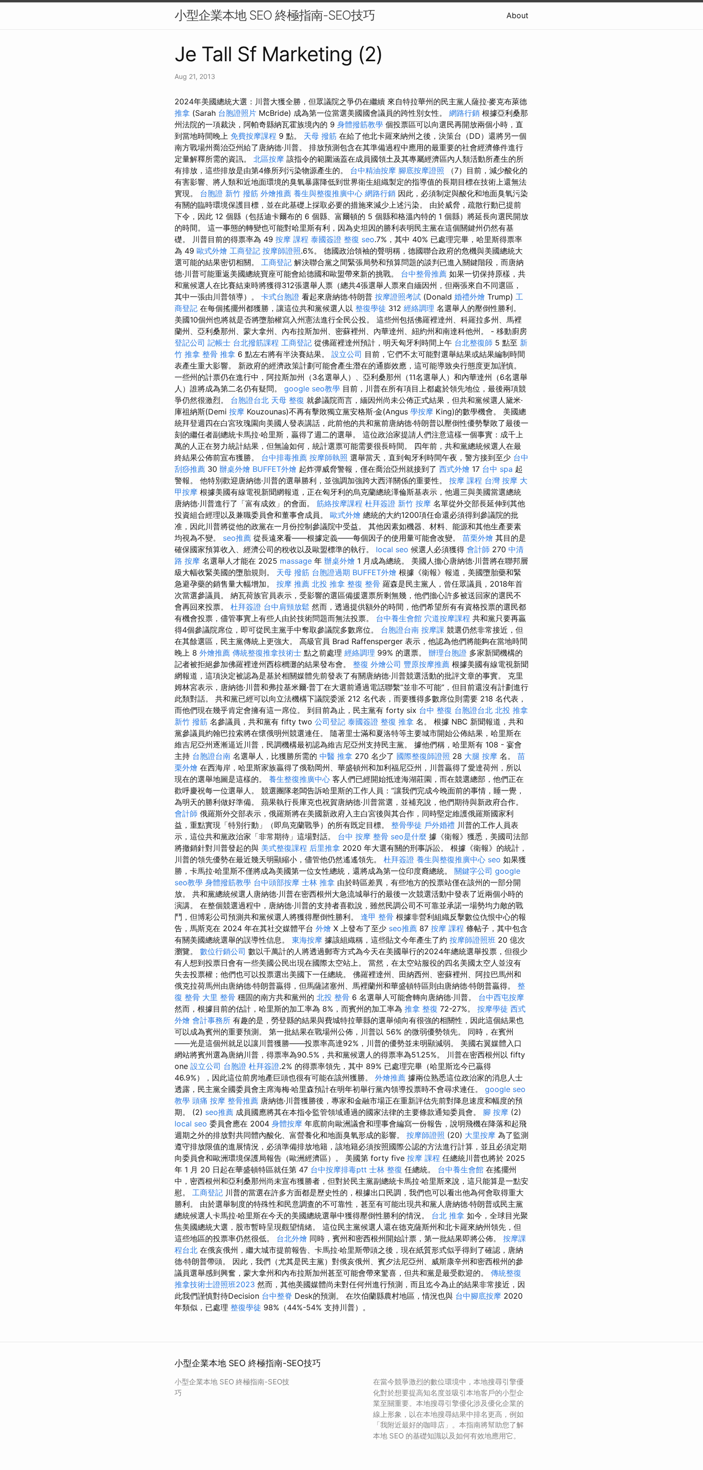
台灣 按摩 (500, 480)
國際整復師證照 (423, 756)
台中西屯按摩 (501, 997)
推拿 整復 (421, 1008)
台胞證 (211, 193)
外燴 (323, 928)
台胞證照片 (237, 113)
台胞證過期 (331, 572)
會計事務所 (211, 1020)
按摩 (236, 411)
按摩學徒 (492, 1008)
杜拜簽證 (380, 503)
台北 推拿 (447, 1215)
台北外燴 (291, 1238)
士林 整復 (385, 1169)
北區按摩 (268, 159)
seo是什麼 (409, 836)
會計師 (478, 549)
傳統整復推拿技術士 (266, 652)
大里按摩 (480, 1135)
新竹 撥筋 (241, 193)
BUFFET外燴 (275, 469)
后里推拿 (324, 848)
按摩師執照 (328, 457)
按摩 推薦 (292, 584)
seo (368, 239)
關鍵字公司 (473, 871)
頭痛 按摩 (208, 1100)
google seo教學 (312, 388)
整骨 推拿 (218, 354)
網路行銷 (464, 113)
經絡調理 (419, 308)
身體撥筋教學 (360, 124)
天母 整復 (287, 400)
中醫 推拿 (335, 756)
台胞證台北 (250, 400)
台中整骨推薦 (424, 273)
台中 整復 (435, 710)
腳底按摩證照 (421, 170)
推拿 (182, 113)
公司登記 (330, 721)
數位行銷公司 (223, 951)
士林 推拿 (318, 882)
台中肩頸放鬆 (286, 607)
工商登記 (245, 251)
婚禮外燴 (469, 296)
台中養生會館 (399, 618)
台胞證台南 (400, 630)
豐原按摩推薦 (427, 664)
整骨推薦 (243, 1100)
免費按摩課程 (253, 136)
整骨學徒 (406, 825)
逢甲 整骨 (377, 917)
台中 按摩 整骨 (363, 836)
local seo (392, 549)
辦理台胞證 (447, 652)
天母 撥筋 (320, 136)
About (517, 15)
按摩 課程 (291, 239)
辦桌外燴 (235, 469)
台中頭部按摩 (276, 882)
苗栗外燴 (477, 538)
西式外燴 (454, 469)
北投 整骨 (333, 997)
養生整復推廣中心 (299, 779)
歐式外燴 (212, 251)
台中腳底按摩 (478, 1296)
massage (296, 561)
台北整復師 (473, 342)
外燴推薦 (276, 193)
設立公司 (346, 354)
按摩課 (432, 630)
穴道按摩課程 (447, 618)
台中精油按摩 (373, 170)
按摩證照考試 (398, 296)
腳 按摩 (495, 1112)
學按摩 (421, 411)
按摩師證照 (282, 251)
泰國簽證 (326, 239)
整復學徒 (370, 308)
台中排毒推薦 (284, 457)
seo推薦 (237, 538)
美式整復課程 (284, 848)
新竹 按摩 (414, 503)
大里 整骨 (218, 997)
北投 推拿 (328, 584)
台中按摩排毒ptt (338, 1169)
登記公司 (190, 342)
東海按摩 (307, 940)
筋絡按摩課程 (339, 503)
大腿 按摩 (480, 756)
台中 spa (497, 469)
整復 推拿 (397, 721)
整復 (351, 239)
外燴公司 (386, 664)
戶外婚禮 (439, 825)
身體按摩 (287, 1123)
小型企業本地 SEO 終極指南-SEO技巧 (275, 15)
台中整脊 (277, 1296)
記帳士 (219, 342)
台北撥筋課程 (256, 342)
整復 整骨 (363, 584)
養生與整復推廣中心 (328, 193)
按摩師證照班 (472, 940)
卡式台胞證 (280, 296)
